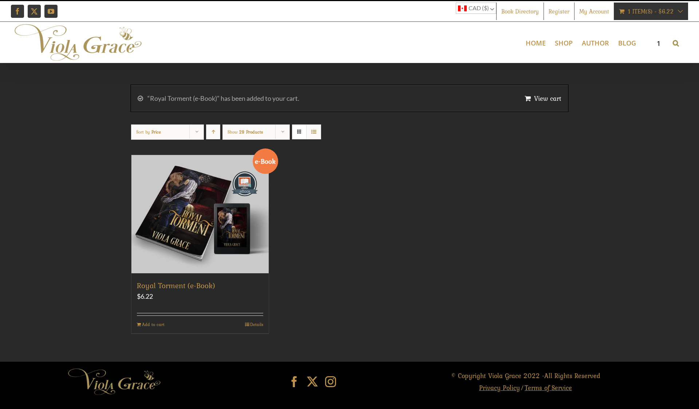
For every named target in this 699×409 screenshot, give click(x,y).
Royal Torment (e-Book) (176, 285)
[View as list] (314, 132)
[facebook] (294, 381)
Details (256, 324)
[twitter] (312, 381)
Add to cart (153, 324)
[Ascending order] (213, 131)
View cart (547, 98)
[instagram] (330, 381)
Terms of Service (548, 388)
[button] (676, 42)
